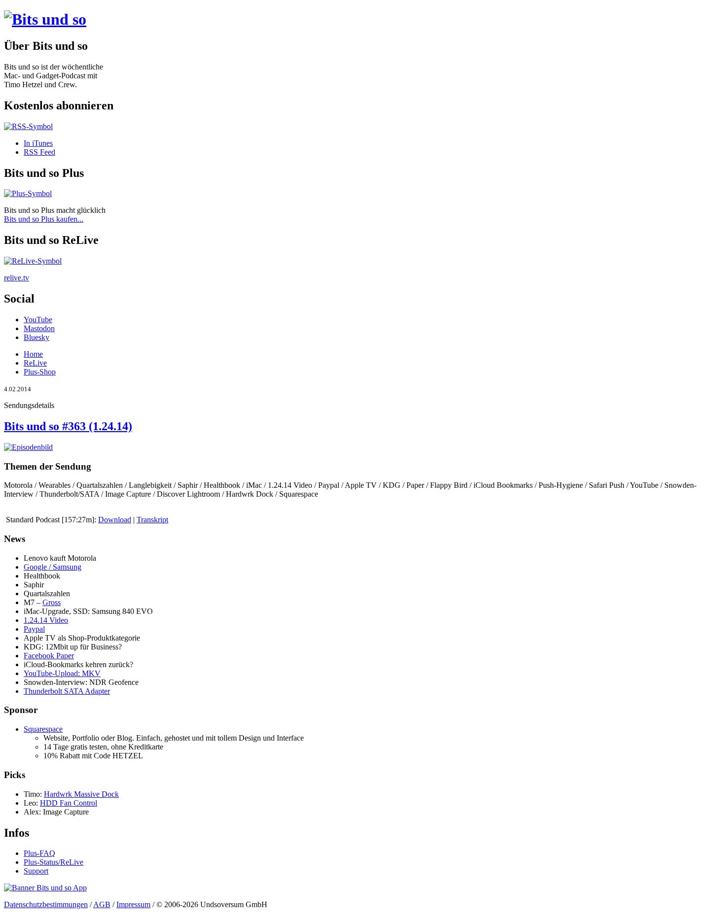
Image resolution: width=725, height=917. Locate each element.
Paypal (34, 629)
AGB (101, 904)
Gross (51, 602)
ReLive (35, 363)
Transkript (152, 519)
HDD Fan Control (68, 803)
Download (114, 519)
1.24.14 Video (46, 620)
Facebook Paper (49, 655)
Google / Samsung (52, 567)
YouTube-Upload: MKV (62, 673)
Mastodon (39, 328)
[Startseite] (45, 19)
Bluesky (36, 337)
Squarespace (43, 729)
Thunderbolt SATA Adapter (67, 691)
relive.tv (16, 277)
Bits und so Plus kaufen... (43, 219)
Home (33, 354)
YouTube (38, 319)
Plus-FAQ (39, 853)
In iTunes (38, 143)
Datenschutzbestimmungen (46, 904)
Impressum (133, 904)
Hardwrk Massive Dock (81, 794)
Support (36, 871)
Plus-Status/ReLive (53, 862)
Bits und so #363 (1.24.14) (68, 426)
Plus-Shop (40, 372)
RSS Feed (39, 152)
